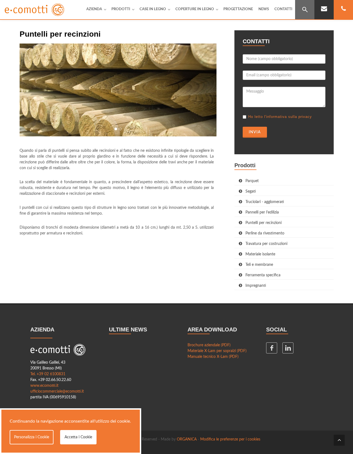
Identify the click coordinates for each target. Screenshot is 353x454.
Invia (255, 132)
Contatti (283, 9)
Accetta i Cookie (78, 437)
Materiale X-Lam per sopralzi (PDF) (217, 351)
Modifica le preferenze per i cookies (230, 439)
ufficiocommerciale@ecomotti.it (57, 391)
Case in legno (153, 9)
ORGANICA (187, 439)
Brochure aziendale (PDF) (209, 345)
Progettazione (238, 9)
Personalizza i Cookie (31, 437)
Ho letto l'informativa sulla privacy (280, 117)
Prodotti (120, 9)
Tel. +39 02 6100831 (47, 374)
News (263, 9)
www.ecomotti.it (44, 386)
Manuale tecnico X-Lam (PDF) (213, 357)
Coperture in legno (194, 9)
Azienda (94, 9)
